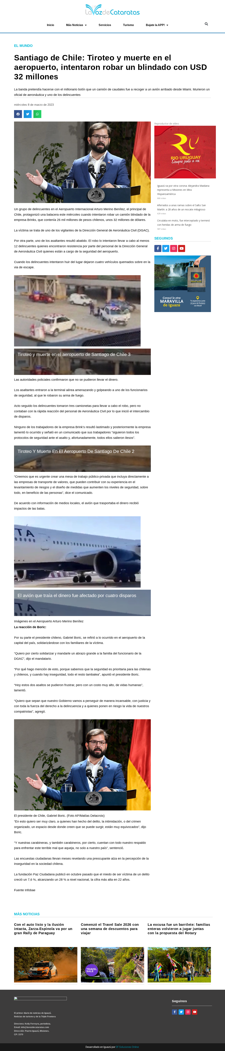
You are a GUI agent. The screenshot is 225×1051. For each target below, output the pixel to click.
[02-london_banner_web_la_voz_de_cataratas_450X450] (182, 311)
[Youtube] (181, 248)
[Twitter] (165, 248)
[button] (206, 24)
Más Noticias (74, 25)
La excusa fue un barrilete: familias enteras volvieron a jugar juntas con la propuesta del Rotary (179, 929)
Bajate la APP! (155, 25)
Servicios (105, 25)
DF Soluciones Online (127, 1047)
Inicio (50, 25)
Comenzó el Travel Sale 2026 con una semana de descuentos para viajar (110, 929)
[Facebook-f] (157, 248)
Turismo (128, 25)
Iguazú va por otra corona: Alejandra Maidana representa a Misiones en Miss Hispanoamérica (183, 190)
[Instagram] (173, 248)
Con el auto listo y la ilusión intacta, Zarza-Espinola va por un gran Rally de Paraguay (43, 929)
